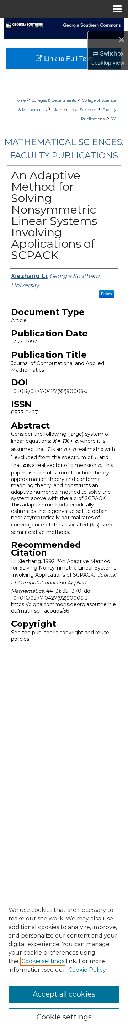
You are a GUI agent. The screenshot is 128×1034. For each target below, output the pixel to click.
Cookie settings (42, 961)
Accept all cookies (64, 994)
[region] (64, 965)
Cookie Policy (87, 969)
